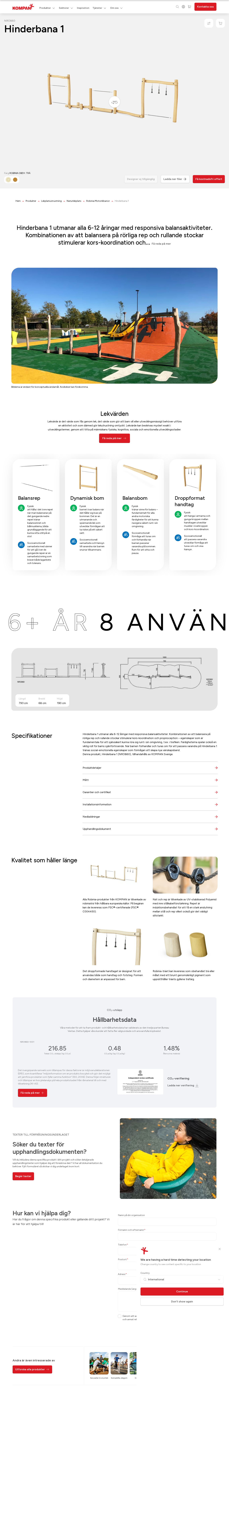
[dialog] (114, 756)
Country (145, 1273)
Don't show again (182, 1301)
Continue (182, 1291)
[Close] (220, 1249)
